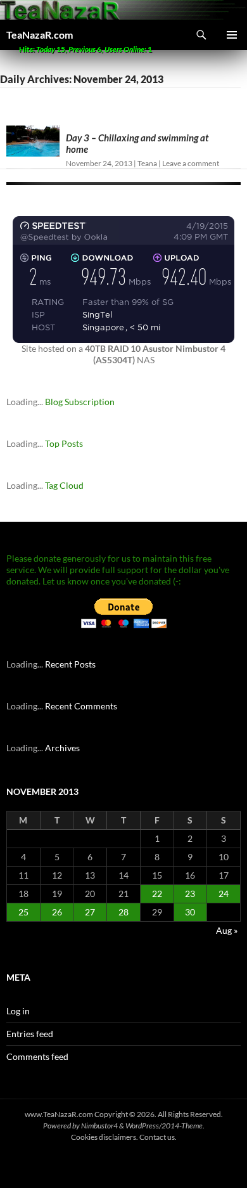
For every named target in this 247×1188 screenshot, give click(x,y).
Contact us (157, 1137)
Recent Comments (81, 706)
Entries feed (29, 1033)
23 (190, 893)
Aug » (227, 930)
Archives (62, 747)
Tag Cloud (64, 485)
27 (90, 912)
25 (23, 912)
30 (190, 912)
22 (157, 893)
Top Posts (64, 443)
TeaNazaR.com (39, 35)
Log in (18, 1010)
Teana (147, 163)
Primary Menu (232, 35)
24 (223, 893)
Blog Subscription (80, 401)
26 (57, 912)
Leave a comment (190, 163)
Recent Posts (70, 664)
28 (123, 912)
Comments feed (37, 1056)
